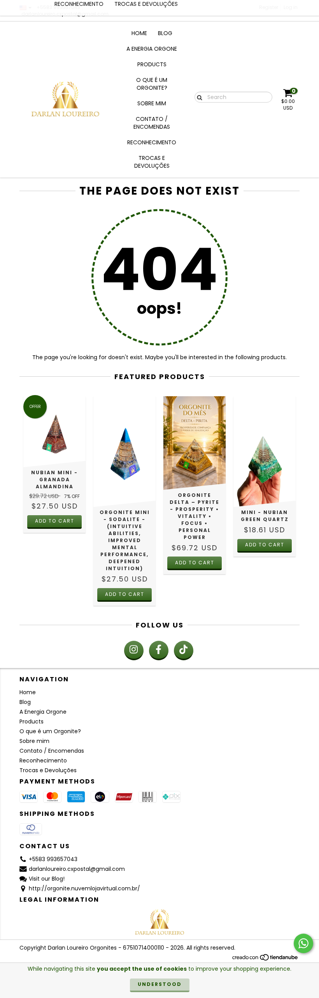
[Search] (198, 97)
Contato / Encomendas (151, 123)
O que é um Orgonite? (151, 84)
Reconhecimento (151, 142)
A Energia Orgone (151, 49)
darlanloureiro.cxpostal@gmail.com (77, 869)
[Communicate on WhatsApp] (303, 943)
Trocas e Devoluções (152, 162)
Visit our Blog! (47, 879)
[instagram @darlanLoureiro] (134, 650)
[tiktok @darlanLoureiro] (183, 650)
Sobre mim (151, 103)
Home (139, 33)
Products (152, 64)
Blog (165, 33)
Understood (160, 984)
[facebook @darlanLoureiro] (158, 650)
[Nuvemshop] (265, 959)
